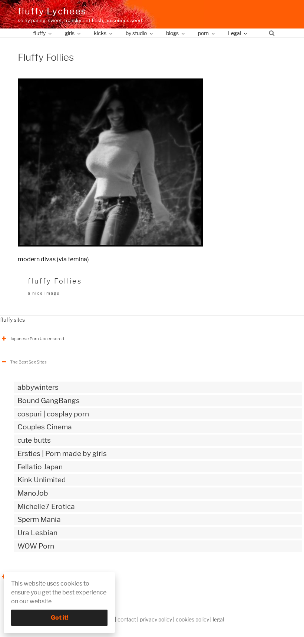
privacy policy (156, 619)
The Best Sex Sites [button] (28, 362)
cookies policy (192, 619)
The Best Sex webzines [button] (33, 576)
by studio (136, 33)
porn (203, 33)
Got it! (59, 617)
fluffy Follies (55, 281)
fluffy (39, 33)
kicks (100, 33)
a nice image (44, 293)
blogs (172, 33)
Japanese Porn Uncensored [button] (37, 338)
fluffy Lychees (52, 11)
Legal (234, 33)
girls (70, 33)
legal (218, 619)
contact (127, 619)
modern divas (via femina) (53, 259)
